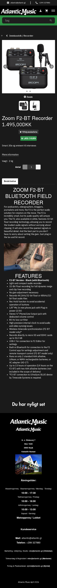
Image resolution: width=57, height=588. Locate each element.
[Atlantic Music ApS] (18, 11)
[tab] (46, 10)
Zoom (29, 97)
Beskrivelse (10, 181)
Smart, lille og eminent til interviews (19, 145)
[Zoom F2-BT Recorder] (28, 66)
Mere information (10, 154)
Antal (18, 167)
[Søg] (51, 20)
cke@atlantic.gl (36, 551)
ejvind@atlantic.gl (35, 566)
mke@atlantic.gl (34, 558)
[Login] (40, 10)
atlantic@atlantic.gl (32, 538)
